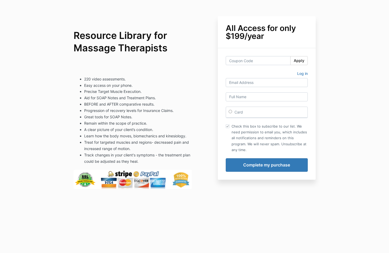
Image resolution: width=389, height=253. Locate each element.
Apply (299, 60)
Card (238, 112)
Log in (302, 73)
